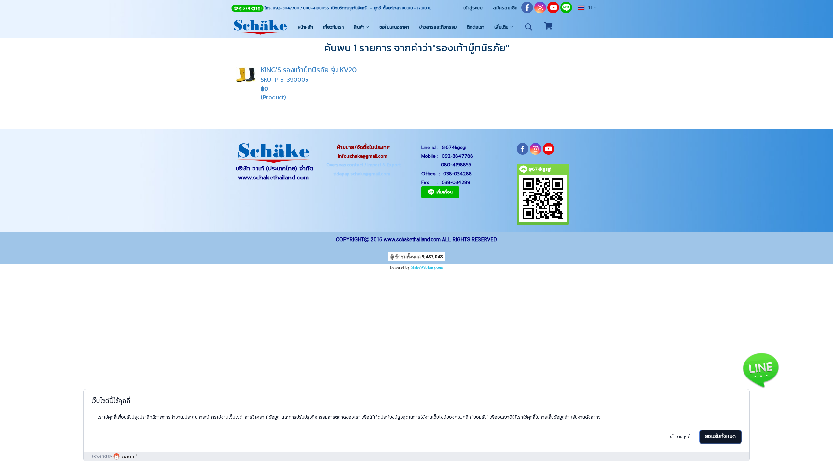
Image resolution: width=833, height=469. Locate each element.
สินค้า (359, 27)
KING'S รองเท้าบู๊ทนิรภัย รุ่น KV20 (309, 69)
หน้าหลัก (305, 27)
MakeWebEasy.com (427, 267)
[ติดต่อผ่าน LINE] (760, 369)
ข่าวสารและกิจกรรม (438, 27)
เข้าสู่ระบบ (473, 8)
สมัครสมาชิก (505, 8)
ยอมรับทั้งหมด (720, 436)
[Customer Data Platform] (416, 456)
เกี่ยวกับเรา (333, 27)
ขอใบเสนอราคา (394, 27)
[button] (529, 27)
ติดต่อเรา (475, 27)
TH (588, 7)
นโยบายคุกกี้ (680, 437)
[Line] (247, 8)
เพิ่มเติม (501, 27)
